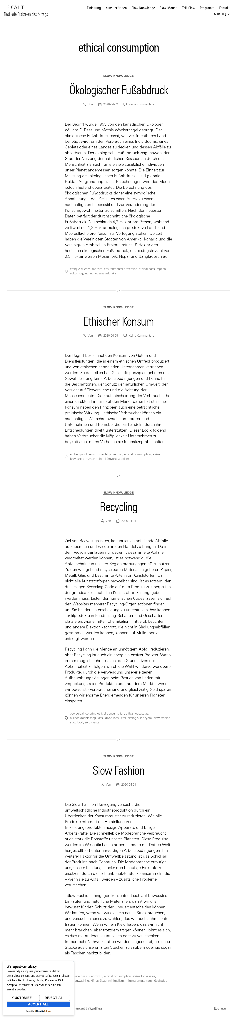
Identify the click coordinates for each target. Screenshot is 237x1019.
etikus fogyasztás (81, 273)
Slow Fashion (118, 770)
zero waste (92, 722)
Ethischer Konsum (118, 321)
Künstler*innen (116, 8)
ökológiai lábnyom (140, 718)
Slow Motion (168, 8)
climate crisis (79, 976)
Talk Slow (188, 8)
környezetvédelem (117, 459)
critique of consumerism (86, 269)
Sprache (219, 14)
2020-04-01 (128, 521)
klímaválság (98, 980)
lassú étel (119, 718)
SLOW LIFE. (16, 7)
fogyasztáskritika (105, 273)
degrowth (95, 976)
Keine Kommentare (141, 104)
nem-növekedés (156, 980)
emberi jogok (79, 454)
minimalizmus (135, 980)
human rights (94, 459)
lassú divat (105, 718)
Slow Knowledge (143, 8)
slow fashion (161, 718)
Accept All (38, 1004)
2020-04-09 (110, 104)
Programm (207, 8)
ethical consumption (152, 269)
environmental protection (120, 269)
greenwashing (79, 980)
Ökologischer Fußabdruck (118, 90)
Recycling (118, 507)
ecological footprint (83, 713)
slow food (76, 722)
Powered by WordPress (88, 1008)
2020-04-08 (110, 335)
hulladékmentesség (83, 718)
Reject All (54, 998)
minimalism (116, 980)
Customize (22, 998)
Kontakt (224, 8)
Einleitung (94, 8)
